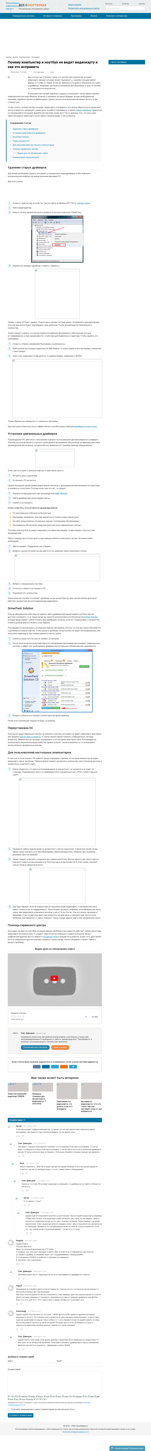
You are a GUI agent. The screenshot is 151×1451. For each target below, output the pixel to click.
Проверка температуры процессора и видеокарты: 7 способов (39, 1099)
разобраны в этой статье (85, 426)
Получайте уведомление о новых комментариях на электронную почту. (43, 1409)
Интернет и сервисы (52, 16)
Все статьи (108, 3)
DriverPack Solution (21, 137)
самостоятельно (83, 110)
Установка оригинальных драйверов (29, 133)
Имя (10, 1361)
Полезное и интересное (116, 16)
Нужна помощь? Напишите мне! (129, 1448)
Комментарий (14, 1369)
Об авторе (125, 3)
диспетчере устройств (30, 737)
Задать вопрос (60, 1047)
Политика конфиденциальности (75, 1432)
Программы (76, 16)
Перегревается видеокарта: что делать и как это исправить (65, 1105)
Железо (93, 16)
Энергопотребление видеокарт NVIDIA (17, 1095)
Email (59, 1361)
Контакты (142, 3)
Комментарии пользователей (26, 157)
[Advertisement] (75, 36)
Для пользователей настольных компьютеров (33, 145)
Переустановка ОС (21, 141)
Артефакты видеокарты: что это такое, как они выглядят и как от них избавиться (91, 1106)
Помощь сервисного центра (25, 149)
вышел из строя (50, 937)
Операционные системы (23, 16)
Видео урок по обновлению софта (33, 153)
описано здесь (83, 203)
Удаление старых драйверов (25, 129)
